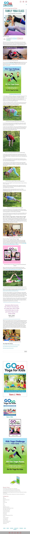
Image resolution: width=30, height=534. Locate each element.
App (3, 497)
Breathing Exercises (6, 499)
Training (21, 528)
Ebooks (11, 528)
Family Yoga (5, 502)
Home (4, 528)
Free (3, 503)
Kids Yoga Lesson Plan (6, 509)
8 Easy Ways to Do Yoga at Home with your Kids (11, 344)
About (8, 528)
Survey (4, 516)
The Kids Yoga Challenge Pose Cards (15, 94)
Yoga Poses (5, 523)
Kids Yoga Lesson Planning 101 (8, 348)
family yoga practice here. (10, 63)
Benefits (4, 498)
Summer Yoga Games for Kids (8, 515)
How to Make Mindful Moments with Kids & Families (11, 489)
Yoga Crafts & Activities (7, 521)
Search (15, 529)
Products (16, 528)
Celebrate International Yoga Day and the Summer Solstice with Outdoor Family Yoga (15, 492)
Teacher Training (5, 517)
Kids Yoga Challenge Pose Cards (8, 508)
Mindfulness (5, 512)
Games (4, 505)
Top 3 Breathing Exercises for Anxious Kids (10, 346)
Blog (25, 528)
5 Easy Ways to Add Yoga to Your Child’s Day (10, 488)
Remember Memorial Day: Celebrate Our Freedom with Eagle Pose (14, 494)
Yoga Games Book (6, 522)
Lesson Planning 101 (6, 510)
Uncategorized (5, 518)
